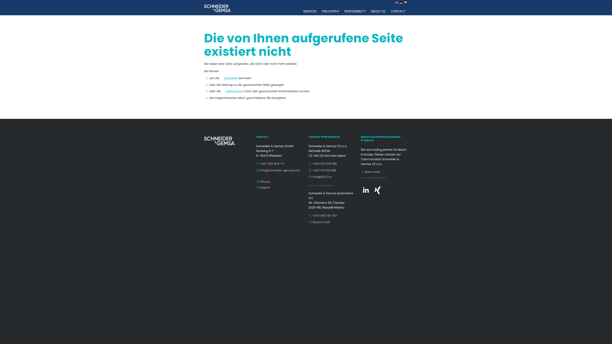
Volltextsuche (235, 91)
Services (310, 11)
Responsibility (355, 11)
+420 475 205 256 (325, 164)
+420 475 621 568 (324, 170)
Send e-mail (321, 222)
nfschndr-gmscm (280, 170)
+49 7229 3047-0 (272, 164)
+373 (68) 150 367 (325, 216)
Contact (398, 11)
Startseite (230, 78)
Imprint (265, 188)
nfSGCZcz (322, 177)
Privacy (265, 182)
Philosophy (330, 11)
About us (378, 11)
